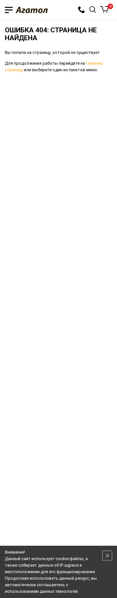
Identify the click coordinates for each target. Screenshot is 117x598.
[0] (104, 9)
